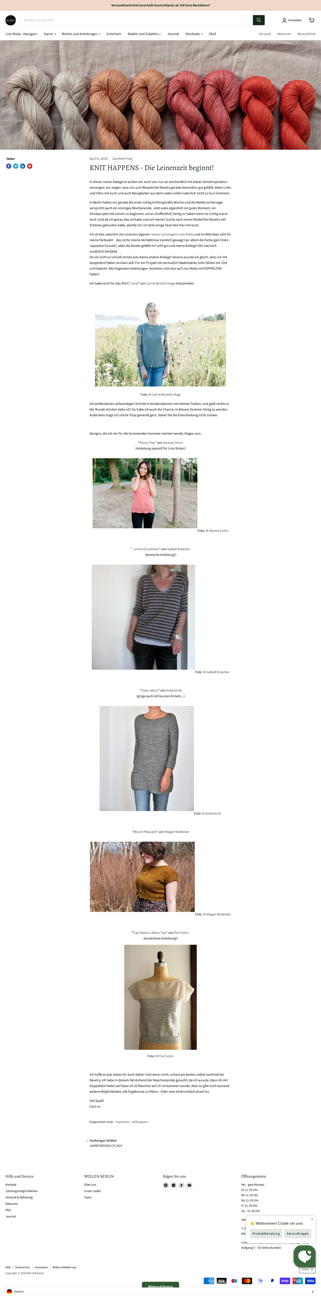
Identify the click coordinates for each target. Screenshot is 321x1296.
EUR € (305, 1269)
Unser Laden (92, 1191)
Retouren (284, 34)
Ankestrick (213, 813)
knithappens (140, 1122)
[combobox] (160, 1291)
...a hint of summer (145, 549)
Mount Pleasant (144, 831)
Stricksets (192, 34)
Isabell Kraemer (178, 549)
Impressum (41, 1267)
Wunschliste (307, 34)
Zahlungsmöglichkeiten (21, 1191)
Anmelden (295, 20)
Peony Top (147, 442)
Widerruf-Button (160, 1287)
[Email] (189, 1185)
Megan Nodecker (177, 831)
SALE (212, 34)
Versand (265, 34)
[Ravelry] (181, 1185)
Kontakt (10, 1184)
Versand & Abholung (19, 1197)
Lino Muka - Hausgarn (21, 34)
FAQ (8, 1210)
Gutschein (113, 34)
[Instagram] (174, 1185)
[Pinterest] (166, 1185)
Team (87, 1197)
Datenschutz (22, 1267)
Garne (49, 34)
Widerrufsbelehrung (64, 1267)
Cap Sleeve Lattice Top (149, 932)
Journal (173, 34)
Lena (134, 283)
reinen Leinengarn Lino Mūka (172, 234)
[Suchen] (259, 20)
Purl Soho (181, 932)
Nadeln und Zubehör (143, 34)
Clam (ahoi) (149, 690)
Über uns (90, 1184)
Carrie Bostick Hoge (160, 283)
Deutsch (19, 1292)
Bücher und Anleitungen (80, 34)
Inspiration (123, 1122)
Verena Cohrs (173, 442)
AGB (7, 1267)
